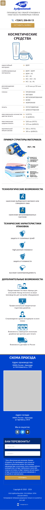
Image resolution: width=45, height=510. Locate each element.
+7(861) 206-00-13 (24, 20)
